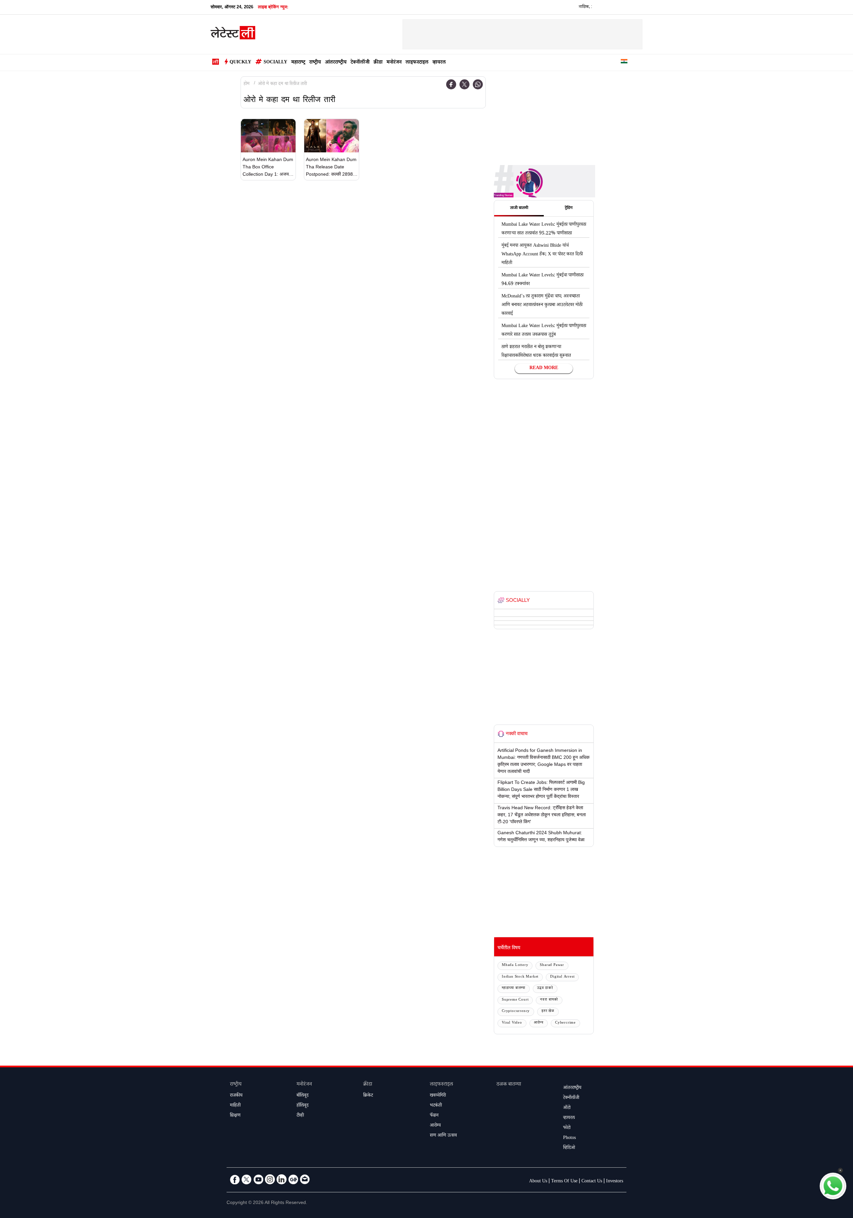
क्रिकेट (368, 1096)
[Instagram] (270, 1179)
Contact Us (591, 1181)
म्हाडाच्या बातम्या (513, 988)
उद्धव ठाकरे (545, 988)
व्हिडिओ (569, 1148)
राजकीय (236, 1096)
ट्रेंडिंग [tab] (568, 208)
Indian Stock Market (520, 977)
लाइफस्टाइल (417, 63)
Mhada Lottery (515, 965)
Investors (614, 1181)
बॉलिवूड (303, 1096)
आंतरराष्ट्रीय (336, 63)
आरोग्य (538, 1023)
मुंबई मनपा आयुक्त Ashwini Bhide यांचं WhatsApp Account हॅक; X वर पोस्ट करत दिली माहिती (542, 254)
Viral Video (512, 1023)
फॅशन (434, 1116)
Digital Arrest (562, 977)
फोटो (566, 1128)
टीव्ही (300, 1116)
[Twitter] (464, 84)
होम (247, 84)
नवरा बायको (549, 1000)
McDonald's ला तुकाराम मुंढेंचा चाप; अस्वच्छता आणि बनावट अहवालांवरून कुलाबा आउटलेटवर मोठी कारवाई (541, 305)
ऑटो (566, 1108)
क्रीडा (378, 63)
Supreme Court (515, 1000)
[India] (624, 62)
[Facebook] (451, 84)
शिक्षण (235, 1116)
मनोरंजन (394, 63)
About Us (538, 1181)
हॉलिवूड (303, 1106)
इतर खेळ (547, 1011)
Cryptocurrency (516, 1011)
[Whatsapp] (478, 84)
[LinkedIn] (282, 1179)
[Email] (305, 1179)
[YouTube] (258, 1179)
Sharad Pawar (552, 965)
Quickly (240, 62)
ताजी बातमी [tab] (519, 208)
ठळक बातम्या (508, 1085)
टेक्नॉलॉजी (360, 63)
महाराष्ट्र (298, 63)
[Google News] (293, 1179)
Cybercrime (565, 1023)
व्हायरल (439, 63)
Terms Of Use (564, 1181)
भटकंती (436, 1106)
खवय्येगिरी (438, 1096)
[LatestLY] (233, 34)
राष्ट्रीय (315, 63)
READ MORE (543, 368)
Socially (275, 62)
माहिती (235, 1106)
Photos (569, 1138)
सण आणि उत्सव (443, 1136)
